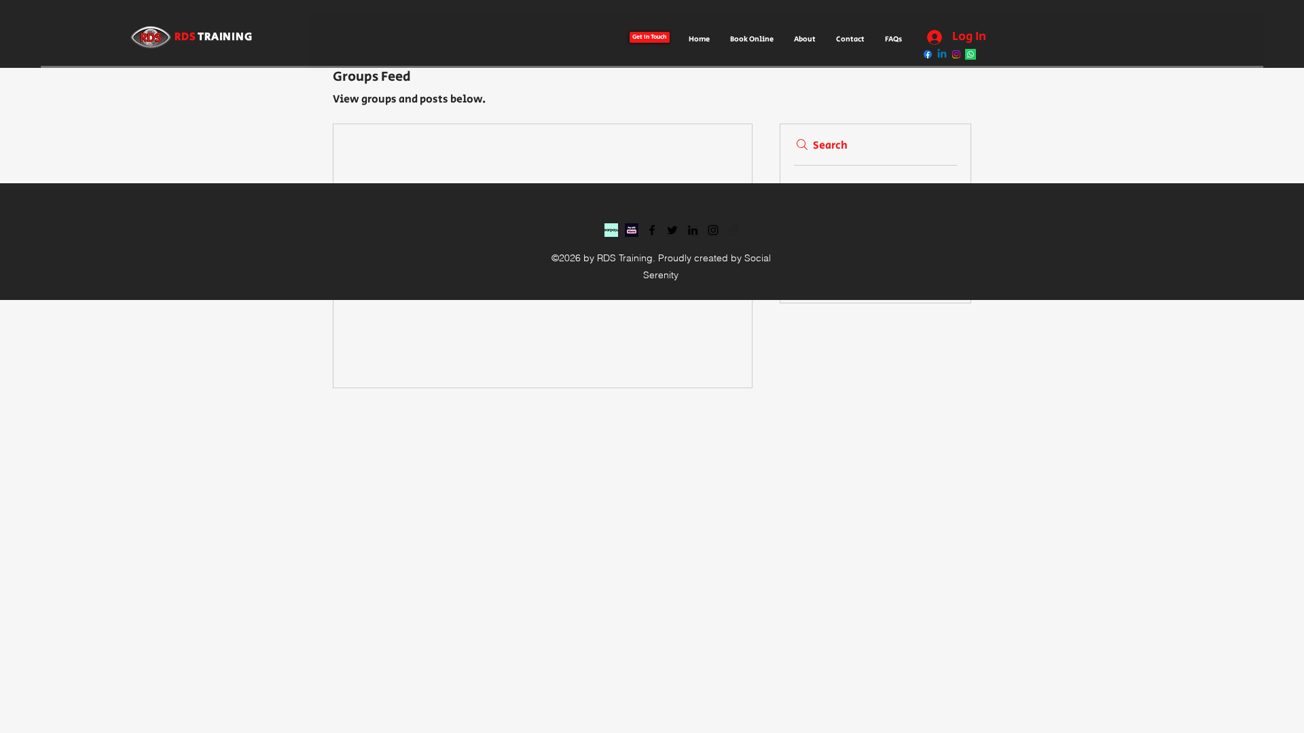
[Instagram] (713, 230)
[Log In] (931, 37)
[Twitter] (672, 230)
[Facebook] (652, 230)
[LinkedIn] (693, 230)
